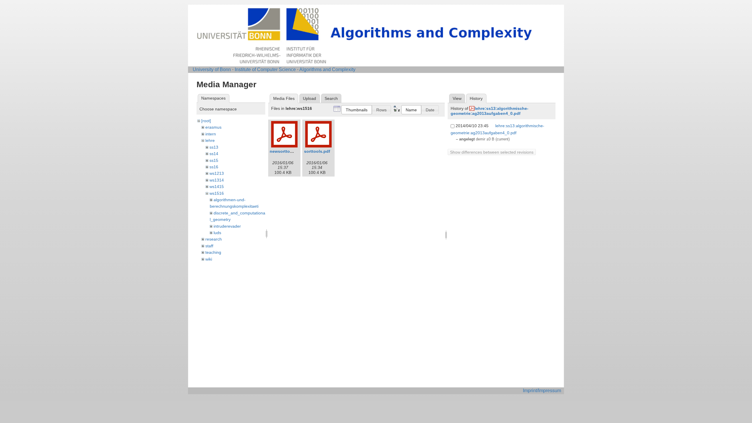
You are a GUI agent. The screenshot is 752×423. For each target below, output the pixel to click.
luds (217, 232)
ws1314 (216, 180)
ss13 (213, 147)
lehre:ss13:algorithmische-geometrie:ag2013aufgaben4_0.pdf (489, 111)
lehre (210, 140)
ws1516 (216, 193)
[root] (206, 120)
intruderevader (227, 226)
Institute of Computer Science (265, 69)
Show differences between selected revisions (491, 152)
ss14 (213, 153)
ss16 (213, 166)
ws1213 (216, 173)
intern (210, 134)
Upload (309, 98)
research (213, 239)
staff (209, 246)
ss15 (213, 160)
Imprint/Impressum (542, 390)
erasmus (213, 127)
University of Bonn (212, 69)
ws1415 (216, 186)
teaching (213, 252)
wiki (208, 259)
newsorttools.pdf (287, 151)
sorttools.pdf (317, 151)
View (457, 98)
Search (331, 98)
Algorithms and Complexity (327, 69)
